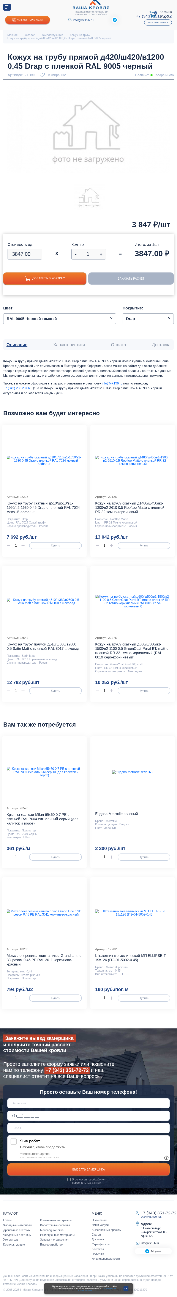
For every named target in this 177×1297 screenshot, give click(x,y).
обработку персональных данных (88, 1181)
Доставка (98, 1239)
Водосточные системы (55, 1225)
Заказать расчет (131, 278)
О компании (99, 1220)
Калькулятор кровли (30, 20)
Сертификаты (100, 1244)
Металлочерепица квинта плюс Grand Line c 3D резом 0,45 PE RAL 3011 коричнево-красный (44, 960)
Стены (7, 1220)
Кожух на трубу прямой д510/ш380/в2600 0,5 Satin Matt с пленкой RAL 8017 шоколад (43, 646)
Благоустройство (51, 1244)
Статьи (96, 1234)
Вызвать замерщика (88, 1169)
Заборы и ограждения (54, 1239)
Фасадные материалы (17, 1225)
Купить (55, 545)
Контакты (98, 1249)
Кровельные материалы (55, 1220)
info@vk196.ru (83, 20)
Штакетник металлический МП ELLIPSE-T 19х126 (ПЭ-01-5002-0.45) (130, 958)
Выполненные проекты (106, 1229)
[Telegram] (115, 20)
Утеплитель (11, 1239)
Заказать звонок (158, 22)
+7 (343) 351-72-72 (67, 1070)
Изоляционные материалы (57, 1234)
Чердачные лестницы (17, 1234)
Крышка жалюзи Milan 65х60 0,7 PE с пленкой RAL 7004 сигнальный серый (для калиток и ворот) (42, 819)
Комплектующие (14, 1244)
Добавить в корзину (48, 278)
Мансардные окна (51, 1230)
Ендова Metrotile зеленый (116, 814)
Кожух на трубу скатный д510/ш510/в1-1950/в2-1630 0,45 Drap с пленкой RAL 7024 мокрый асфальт (43, 507)
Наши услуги (100, 1225)
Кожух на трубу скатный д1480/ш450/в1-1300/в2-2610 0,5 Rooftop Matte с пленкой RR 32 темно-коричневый (129, 507)
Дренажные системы (16, 1230)
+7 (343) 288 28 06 (16, 388)
